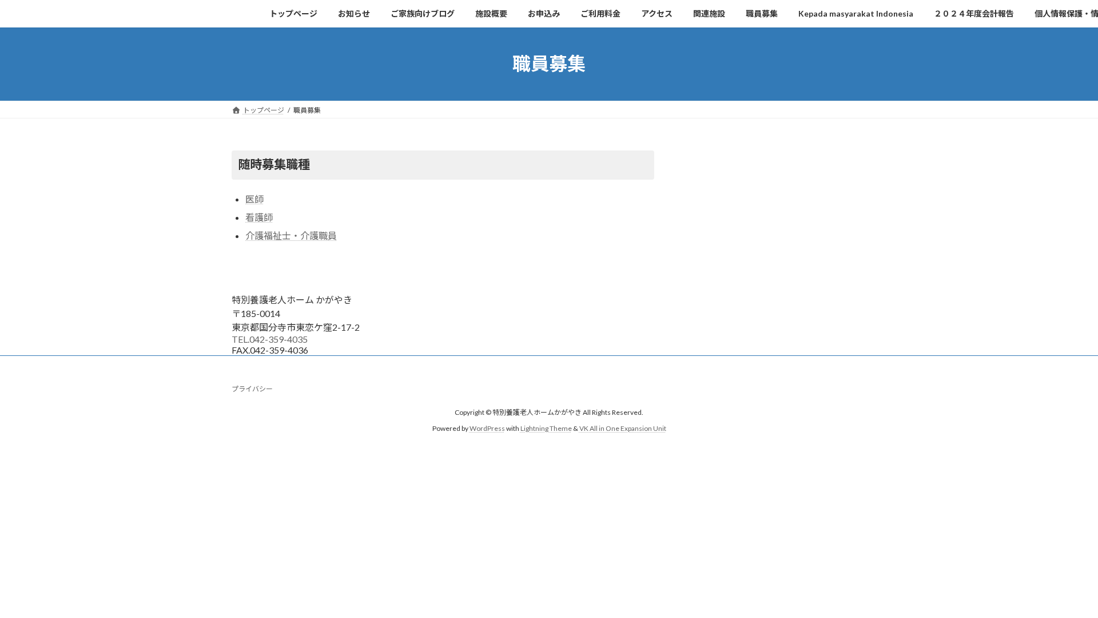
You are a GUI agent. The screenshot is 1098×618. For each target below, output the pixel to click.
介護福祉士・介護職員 (291, 235)
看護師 (259, 217)
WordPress (487, 428)
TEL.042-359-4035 (270, 339)
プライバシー (252, 389)
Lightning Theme (546, 428)
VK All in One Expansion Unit (622, 428)
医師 (254, 198)
